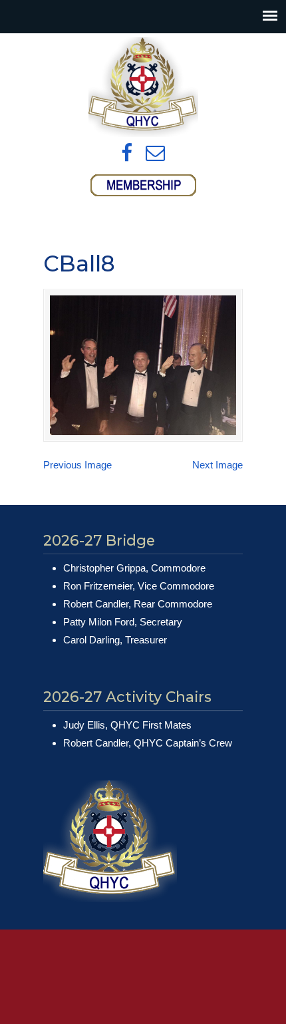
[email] (155, 154)
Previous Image (77, 464)
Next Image (217, 464)
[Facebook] (126, 154)
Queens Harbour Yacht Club (143, 87)
